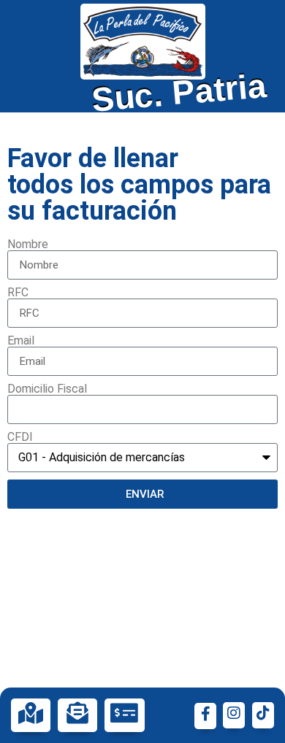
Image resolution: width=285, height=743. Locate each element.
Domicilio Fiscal (47, 389)
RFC (17, 293)
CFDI (20, 437)
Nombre (27, 244)
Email (20, 341)
